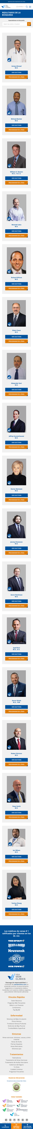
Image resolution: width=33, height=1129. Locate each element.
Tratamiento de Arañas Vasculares (16, 1062)
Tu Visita (16, 1067)
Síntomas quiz (16, 1049)
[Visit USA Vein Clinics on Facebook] (6, 1119)
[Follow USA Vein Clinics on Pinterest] (22, 1119)
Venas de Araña (16, 1042)
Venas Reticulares (16, 1046)
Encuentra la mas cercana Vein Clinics (16, 1081)
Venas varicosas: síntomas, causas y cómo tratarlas (17, 1038)
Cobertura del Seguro (16, 1065)
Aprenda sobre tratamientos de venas (16, 1)
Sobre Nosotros (16, 1001)
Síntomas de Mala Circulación (16, 1019)
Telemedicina (16, 1058)
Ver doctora (16, 72)
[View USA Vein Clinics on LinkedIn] (26, 1119)
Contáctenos (16, 1008)
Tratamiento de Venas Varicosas (16, 1060)
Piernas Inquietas (16, 1044)
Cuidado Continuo (16, 1069)
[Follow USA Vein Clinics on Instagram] (18, 1119)
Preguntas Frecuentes (16, 1072)
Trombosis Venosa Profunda (16, 1024)
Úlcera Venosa (16, 1021)
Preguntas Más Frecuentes (16, 1003)
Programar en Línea (16, 77)
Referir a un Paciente (16, 1005)
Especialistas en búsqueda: (16, 20)
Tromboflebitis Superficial (16, 1028)
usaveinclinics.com (20, 984)
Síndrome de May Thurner (16, 1026)
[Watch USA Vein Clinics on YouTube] (14, 1119)
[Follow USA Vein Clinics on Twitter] (10, 1119)
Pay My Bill (16, 1010)
